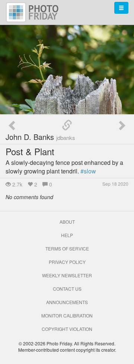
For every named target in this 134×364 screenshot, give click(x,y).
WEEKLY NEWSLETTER (67, 275)
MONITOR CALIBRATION (67, 315)
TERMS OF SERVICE (67, 248)
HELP (67, 235)
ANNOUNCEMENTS (67, 302)
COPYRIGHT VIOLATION (67, 329)
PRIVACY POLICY (67, 262)
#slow (88, 171)
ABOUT (67, 221)
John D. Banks (40, 136)
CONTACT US (67, 288)
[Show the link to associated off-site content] (67, 125)
